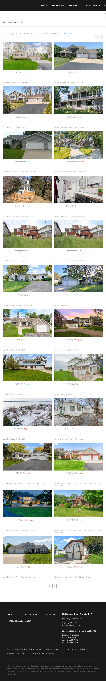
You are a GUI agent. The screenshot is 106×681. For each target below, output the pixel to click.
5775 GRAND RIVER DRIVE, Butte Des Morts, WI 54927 (27, 346)
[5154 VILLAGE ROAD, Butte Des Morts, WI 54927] (27, 56)
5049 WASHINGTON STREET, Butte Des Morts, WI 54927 (79, 168)
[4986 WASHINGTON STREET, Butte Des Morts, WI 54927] (27, 367)
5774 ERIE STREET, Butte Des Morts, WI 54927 (23, 436)
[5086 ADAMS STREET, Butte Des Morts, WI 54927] (78, 412)
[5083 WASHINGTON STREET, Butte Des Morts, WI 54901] (78, 367)
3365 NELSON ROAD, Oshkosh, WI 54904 (72, 79)
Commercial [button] (57, 5)
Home (44, 5)
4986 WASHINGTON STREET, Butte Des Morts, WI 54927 (27, 391)
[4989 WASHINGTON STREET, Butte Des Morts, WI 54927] (27, 234)
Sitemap (84, 649)
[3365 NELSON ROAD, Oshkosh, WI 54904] (78, 56)
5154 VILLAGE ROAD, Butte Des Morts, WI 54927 (24, 79)
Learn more (66, 33)
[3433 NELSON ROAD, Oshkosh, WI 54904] (27, 550)
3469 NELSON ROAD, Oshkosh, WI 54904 (21, 168)
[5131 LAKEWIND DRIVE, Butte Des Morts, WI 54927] (78, 550)
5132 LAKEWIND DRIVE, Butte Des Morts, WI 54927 (25, 480)
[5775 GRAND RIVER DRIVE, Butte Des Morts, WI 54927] (27, 323)
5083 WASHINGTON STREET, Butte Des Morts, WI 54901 (79, 391)
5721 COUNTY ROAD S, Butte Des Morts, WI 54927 (24, 527)
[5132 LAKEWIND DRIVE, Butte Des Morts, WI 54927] (27, 457)
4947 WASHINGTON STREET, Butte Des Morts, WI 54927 (79, 346)
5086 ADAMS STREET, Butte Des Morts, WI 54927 (75, 436)
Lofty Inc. (21, 653)
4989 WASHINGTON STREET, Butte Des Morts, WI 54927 (27, 257)
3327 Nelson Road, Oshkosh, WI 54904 (71, 527)
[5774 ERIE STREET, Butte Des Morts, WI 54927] (27, 412)
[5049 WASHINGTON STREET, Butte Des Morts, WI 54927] (78, 145)
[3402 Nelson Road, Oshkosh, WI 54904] (78, 457)
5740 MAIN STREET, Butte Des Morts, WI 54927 (23, 213)
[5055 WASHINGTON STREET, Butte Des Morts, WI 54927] (78, 189)
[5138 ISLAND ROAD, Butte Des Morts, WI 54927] (27, 100)
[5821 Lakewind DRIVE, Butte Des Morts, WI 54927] (27, 278)
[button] (19, 5)
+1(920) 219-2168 (70, 622)
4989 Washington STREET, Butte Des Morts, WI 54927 (78, 257)
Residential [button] (75, 5)
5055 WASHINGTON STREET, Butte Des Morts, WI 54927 (79, 213)
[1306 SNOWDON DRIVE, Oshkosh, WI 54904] (78, 278)
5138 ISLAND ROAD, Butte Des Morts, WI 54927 (23, 124)
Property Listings (73, 649)
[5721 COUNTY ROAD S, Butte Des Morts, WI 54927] (27, 503)
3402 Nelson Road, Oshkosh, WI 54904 (71, 480)
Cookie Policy (41, 649)
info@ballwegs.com (71, 625)
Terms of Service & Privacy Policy (20, 649)
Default (7, 37)
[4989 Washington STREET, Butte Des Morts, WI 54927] (78, 234)
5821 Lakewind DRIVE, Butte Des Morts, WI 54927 (24, 302)
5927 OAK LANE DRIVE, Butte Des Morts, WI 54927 (76, 124)
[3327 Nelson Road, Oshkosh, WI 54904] (78, 503)
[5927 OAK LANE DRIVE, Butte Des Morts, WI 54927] (78, 100)
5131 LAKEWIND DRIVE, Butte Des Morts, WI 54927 (76, 574)
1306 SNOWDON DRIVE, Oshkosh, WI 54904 (74, 302)
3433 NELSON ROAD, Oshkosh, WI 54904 (21, 574)
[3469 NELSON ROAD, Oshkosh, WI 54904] (27, 145)
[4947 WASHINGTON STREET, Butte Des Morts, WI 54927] (78, 323)
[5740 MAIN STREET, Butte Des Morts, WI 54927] (27, 189)
